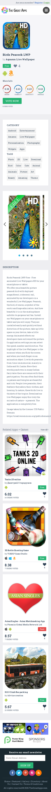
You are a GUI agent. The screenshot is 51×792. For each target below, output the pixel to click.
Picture (23, 171)
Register (39, 2)
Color (18, 165)
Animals (12, 171)
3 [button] (27, 255)
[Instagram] (32, 773)
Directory (35, 781)
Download (36, 159)
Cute (27, 165)
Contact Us (17, 784)
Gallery (25, 781)
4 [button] (31, 255)
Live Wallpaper (27, 136)
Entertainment (27, 130)
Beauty (11, 178)
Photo (11, 159)
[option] (24, 223)
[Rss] (38, 773)
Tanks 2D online (13, 479)
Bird (10, 165)
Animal (36, 165)
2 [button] (23, 255)
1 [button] (19, 255)
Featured (16, 781)
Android (12, 130)
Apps (22, 149)
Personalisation (16, 143)
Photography (33, 143)
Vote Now (12, 101)
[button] (4, 223)
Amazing (22, 178)
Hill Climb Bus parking (16, 692)
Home (7, 781)
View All (44, 430)
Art (32, 171)
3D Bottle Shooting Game (17, 550)
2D (18, 159)
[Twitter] (19, 773)
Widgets (12, 149)
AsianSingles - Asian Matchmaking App (25, 621)
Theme (34, 178)
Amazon (12, 136)
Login (47, 2)
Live (25, 159)
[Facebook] (12, 773)
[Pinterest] (25, 773)
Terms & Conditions (33, 784)
